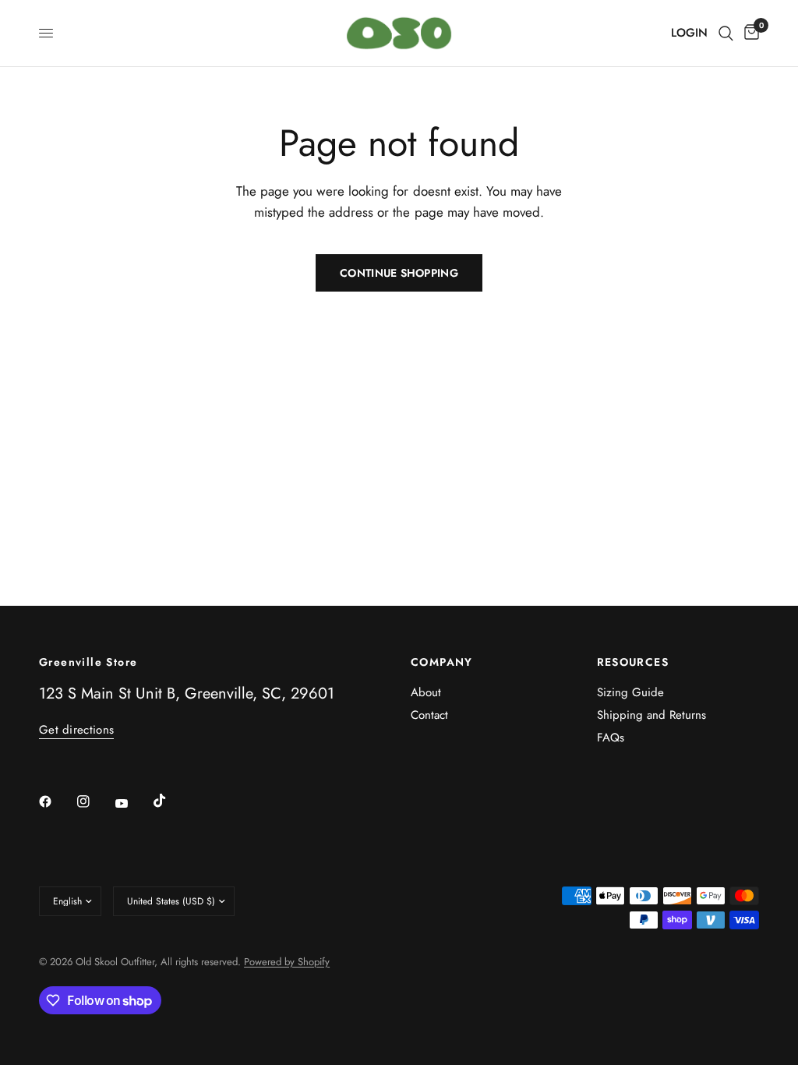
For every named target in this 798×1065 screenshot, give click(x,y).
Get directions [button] (76, 730)
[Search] (726, 33)
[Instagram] (94, 801)
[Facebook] (56, 801)
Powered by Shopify (287, 961)
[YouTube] (132, 803)
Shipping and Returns (651, 715)
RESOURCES (633, 661)
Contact (429, 715)
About (426, 692)
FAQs (610, 737)
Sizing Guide (630, 692)
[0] (749, 33)
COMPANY (442, 661)
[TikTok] (171, 801)
